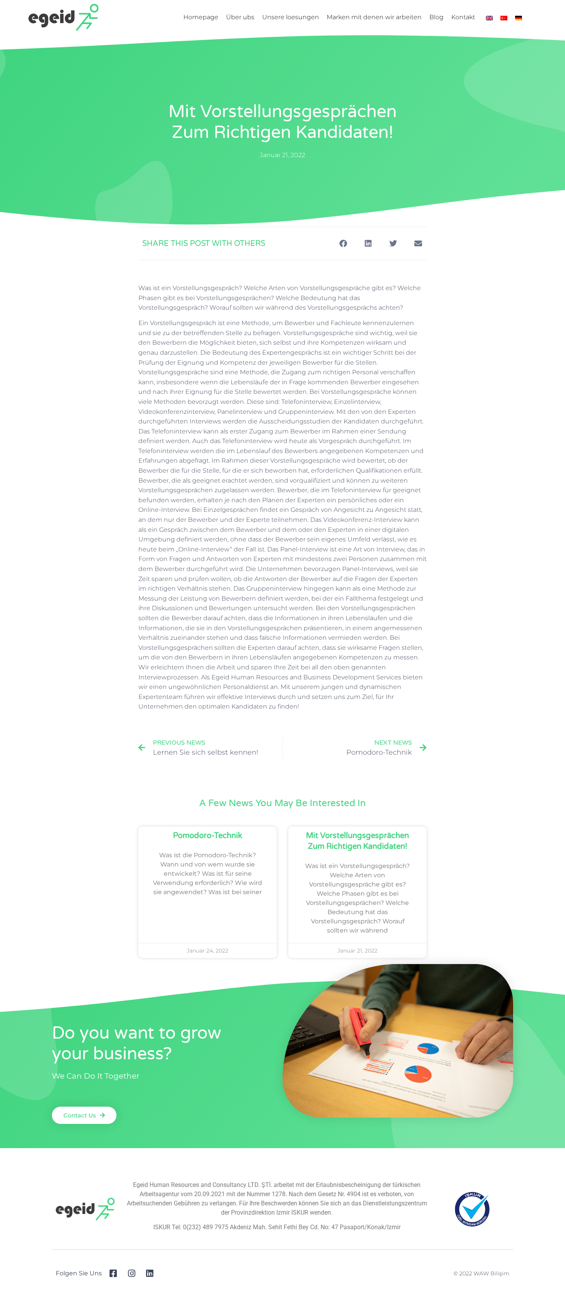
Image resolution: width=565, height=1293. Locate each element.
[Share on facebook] (343, 243)
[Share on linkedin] (368, 243)
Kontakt (463, 17)
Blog (436, 17)
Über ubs (240, 17)
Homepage (200, 17)
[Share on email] (418, 243)
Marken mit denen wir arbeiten (374, 17)
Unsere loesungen (290, 17)
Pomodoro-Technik (207, 835)
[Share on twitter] (393, 243)
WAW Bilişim (491, 1273)
